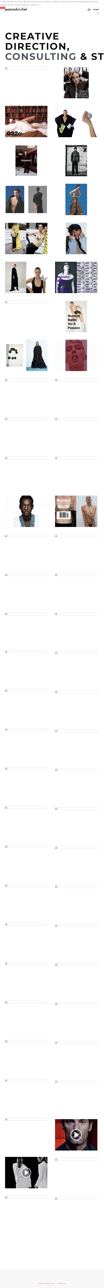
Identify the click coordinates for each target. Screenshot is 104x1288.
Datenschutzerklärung (46, 1283)
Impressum (60, 1283)
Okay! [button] (2, 8)
